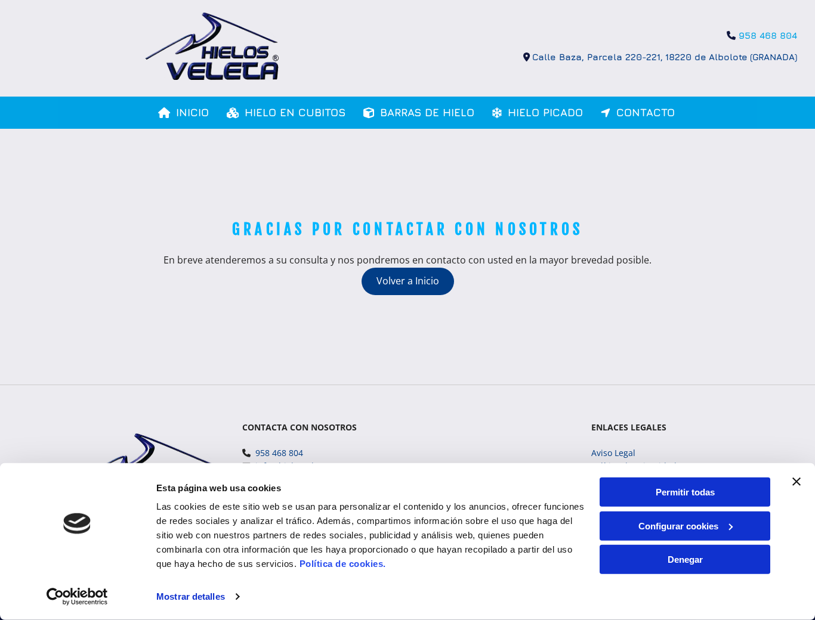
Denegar (685, 559)
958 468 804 (768, 35)
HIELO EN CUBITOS (295, 112)
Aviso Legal (613, 452)
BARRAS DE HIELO (427, 112)
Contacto (645, 112)
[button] (408, 281)
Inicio (192, 112)
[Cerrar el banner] (796, 482)
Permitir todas (685, 492)
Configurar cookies (678, 525)
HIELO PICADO (545, 112)
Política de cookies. (343, 564)
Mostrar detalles (190, 596)
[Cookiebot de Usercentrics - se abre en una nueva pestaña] (77, 597)
